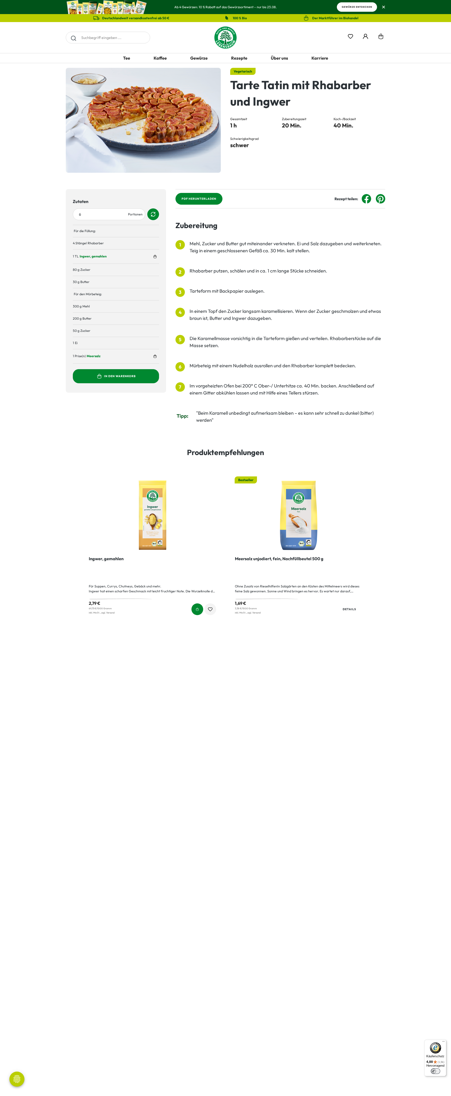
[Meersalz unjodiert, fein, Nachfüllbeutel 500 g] (298, 515)
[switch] (435, 1071)
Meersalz (94, 356)
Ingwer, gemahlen (93, 256)
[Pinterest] (380, 198)
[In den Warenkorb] (155, 256)
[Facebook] (366, 198)
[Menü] (443, 1042)
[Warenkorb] (381, 37)
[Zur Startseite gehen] (225, 37)
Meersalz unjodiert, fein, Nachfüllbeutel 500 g (279, 558)
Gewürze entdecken (357, 6)
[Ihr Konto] (365, 35)
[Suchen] (73, 37)
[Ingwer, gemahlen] (152, 515)
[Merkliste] (350, 35)
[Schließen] (383, 7)
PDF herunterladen (199, 198)
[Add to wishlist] (210, 609)
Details (349, 609)
